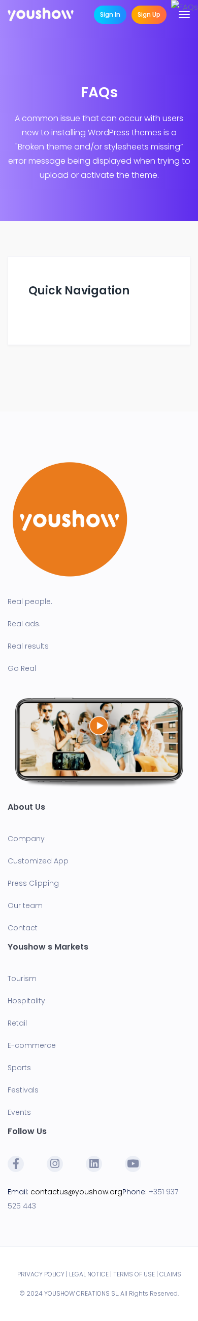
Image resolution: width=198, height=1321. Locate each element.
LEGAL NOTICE (89, 1274)
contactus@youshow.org (76, 1192)
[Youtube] (133, 1164)
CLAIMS (170, 1274)
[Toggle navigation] (184, 15)
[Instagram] (55, 1164)
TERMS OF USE (134, 1274)
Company (26, 839)
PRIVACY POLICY (40, 1274)
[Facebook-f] (16, 1164)
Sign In (110, 14)
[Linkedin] (94, 1164)
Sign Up (149, 14)
